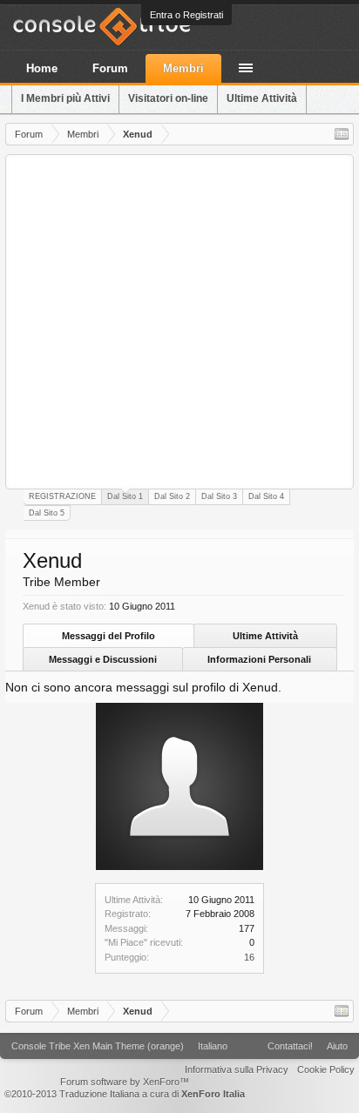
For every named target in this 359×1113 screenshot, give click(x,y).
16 (249, 957)
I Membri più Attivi (65, 98)
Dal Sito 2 (172, 496)
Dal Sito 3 (219, 496)
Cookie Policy (326, 1069)
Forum (110, 68)
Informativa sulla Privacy (236, 1069)
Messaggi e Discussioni (103, 659)
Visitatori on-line (168, 98)
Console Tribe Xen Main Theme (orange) (97, 1046)
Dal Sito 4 (266, 496)
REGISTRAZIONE (62, 496)
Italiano (212, 1046)
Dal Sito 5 (46, 513)
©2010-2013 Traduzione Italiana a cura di (124, 1094)
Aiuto (337, 1046)
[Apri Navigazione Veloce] (342, 134)
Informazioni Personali (259, 659)
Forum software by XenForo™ (124, 1081)
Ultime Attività (265, 636)
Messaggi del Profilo (108, 636)
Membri (183, 68)
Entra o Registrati (186, 15)
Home (42, 68)
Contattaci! (290, 1046)
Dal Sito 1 (125, 496)
